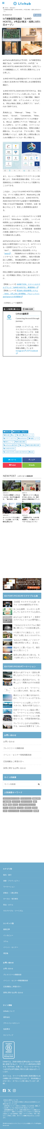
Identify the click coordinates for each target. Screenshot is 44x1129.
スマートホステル (10, 438)
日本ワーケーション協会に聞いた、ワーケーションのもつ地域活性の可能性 (26, 711)
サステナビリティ (26, 811)
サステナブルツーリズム (11, 798)
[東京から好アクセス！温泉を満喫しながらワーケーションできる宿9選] (7, 675)
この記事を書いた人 (13, 309)
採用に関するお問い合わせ (14, 768)
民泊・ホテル (8, 905)
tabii (32, 452)
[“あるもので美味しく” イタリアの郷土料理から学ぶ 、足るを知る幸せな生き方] (7, 642)
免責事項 (6, 1029)
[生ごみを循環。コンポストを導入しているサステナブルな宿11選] (7, 611)
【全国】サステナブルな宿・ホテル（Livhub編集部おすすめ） (26, 603)
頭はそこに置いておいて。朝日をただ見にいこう (26, 648)
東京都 (7, 435)
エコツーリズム (14, 811)
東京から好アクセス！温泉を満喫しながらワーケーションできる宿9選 (26, 674)
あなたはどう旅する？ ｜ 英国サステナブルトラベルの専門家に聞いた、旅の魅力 (26, 618)
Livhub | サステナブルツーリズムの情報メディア (21, 1123)
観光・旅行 (7, 875)
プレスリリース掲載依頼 (13, 748)
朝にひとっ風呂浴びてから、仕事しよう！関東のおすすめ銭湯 (26, 681)
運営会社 (6, 1017)
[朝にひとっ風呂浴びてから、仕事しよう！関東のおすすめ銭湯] (7, 682)
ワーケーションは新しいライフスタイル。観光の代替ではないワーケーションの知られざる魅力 (26, 704)
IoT (14, 435)
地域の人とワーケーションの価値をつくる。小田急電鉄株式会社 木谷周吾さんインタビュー (26, 717)
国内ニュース (9, 442)
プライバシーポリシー (11, 1023)
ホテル (15, 804)
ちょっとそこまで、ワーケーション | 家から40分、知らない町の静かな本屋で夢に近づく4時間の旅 (27, 689)
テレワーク (16, 801)
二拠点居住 (7, 801)
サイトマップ (8, 1035)
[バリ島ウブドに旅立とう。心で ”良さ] (7, 635)
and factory (23, 438)
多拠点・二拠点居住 (10, 893)
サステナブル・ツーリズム (13, 911)
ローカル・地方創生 (10, 899)
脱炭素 (36, 811)
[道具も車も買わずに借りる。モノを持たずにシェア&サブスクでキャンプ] (7, 657)
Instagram (20, 351)
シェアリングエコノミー (27, 804)
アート (6, 808)
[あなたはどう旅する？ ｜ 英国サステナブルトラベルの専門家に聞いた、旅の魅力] (7, 619)
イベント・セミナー (10, 947)
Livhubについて (9, 1011)
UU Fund (11, 1067)
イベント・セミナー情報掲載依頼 (17, 755)
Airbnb (35, 808)
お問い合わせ (9, 741)
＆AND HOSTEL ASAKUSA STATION (16, 452)
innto (7, 253)
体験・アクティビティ (11, 881)
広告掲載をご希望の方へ (13, 761)
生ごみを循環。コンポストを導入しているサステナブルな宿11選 (26, 610)
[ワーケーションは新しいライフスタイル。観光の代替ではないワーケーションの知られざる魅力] (7, 705)
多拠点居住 (36, 798)
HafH (5, 811)
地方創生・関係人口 (21, 432)
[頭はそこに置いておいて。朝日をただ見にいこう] (7, 650)
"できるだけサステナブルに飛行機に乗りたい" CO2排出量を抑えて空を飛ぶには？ (27, 626)
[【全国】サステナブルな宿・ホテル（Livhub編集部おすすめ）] (7, 604)
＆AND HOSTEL (10, 448)
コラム (5, 941)
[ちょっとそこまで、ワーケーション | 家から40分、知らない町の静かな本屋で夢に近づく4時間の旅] (7, 690)
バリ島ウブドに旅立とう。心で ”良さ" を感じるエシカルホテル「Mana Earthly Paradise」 (26, 634)
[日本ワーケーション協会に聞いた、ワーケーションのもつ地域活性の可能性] (7, 711)
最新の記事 (29, 309)
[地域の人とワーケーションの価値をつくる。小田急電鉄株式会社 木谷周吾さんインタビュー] (7, 718)
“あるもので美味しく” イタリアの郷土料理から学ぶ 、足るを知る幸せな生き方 (26, 641)
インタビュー (8, 935)
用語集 (5, 953)
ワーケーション (26, 798)
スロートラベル (26, 801)
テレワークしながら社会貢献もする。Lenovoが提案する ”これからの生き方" (27, 724)
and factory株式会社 (11, 445)
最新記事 (8, 432)
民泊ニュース (29, 435)
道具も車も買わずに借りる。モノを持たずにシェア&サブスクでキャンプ (27, 656)
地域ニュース (34, 438)
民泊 (9, 804)
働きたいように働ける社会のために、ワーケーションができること (26, 696)
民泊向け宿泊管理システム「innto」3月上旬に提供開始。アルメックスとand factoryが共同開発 (21, 293)
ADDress (28, 808)
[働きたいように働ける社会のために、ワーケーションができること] (7, 697)
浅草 (19, 435)
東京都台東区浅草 (33, 445)
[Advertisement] (22, 374)
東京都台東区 (21, 442)
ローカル (20, 808)
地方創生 (12, 808)
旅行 (35, 801)
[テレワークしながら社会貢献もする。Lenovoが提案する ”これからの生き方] (7, 725)
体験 (5, 804)
